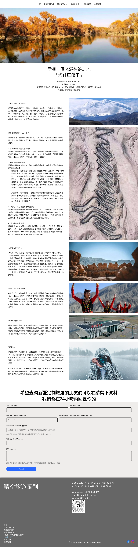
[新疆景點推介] (37, 532)
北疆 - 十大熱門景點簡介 (14, 535)
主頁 (5, 525)
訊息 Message (11, 449)
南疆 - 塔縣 (9, 537)
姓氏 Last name (76, 405)
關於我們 (7, 539)
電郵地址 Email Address (14, 439)
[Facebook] (128, 541)
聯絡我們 (7, 542)
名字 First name (12, 405)
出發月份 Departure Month (16, 416)
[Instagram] (132, 541)
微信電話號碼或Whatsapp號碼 (17, 426)
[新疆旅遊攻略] (37, 530)
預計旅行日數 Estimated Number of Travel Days (75, 416)
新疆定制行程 (9, 527)
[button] (62, 4)
